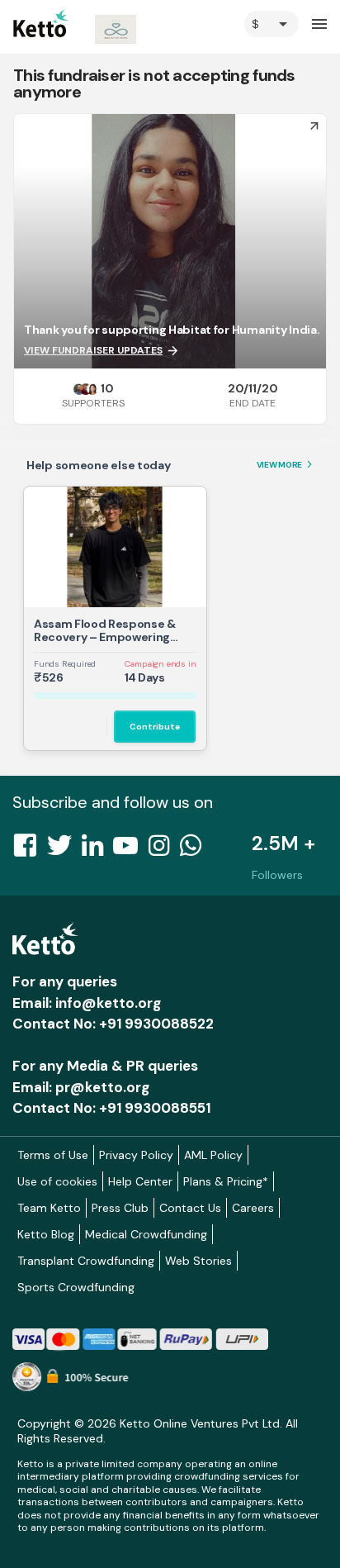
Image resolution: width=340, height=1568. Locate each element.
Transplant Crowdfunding (85, 1260)
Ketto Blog (45, 1234)
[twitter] (64, 850)
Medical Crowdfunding (146, 1234)
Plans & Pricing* (225, 1181)
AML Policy (213, 1154)
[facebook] (29, 850)
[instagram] (164, 850)
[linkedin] (97, 850)
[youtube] (130, 850)
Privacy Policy (136, 1154)
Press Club (120, 1207)
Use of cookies (57, 1181)
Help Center (140, 1181)
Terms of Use (52, 1154)
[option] (271, 24)
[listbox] (271, 23)
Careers (253, 1207)
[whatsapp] (195, 850)
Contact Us (190, 1207)
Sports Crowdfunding (76, 1287)
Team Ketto (49, 1207)
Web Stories (198, 1260)
